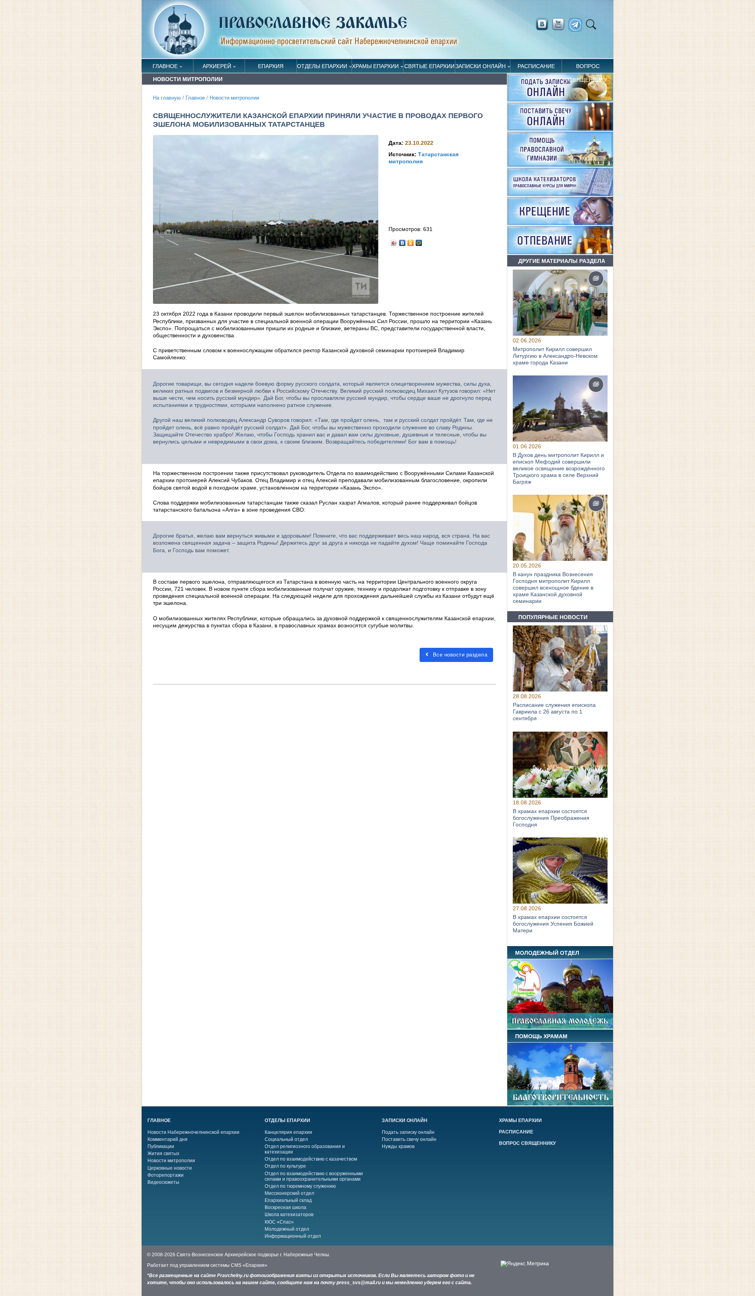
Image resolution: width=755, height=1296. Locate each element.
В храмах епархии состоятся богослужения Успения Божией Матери (553, 924)
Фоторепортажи (165, 1175)
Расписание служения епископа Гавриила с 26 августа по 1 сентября (554, 712)
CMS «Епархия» (249, 1265)
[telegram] (577, 25)
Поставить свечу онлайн (409, 1139)
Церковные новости (169, 1168)
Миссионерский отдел (289, 1193)
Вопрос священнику (588, 68)
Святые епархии (429, 66)
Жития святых (163, 1153)
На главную (167, 98)
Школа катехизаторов (289, 1214)
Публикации (160, 1146)
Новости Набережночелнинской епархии (193, 1132)
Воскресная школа (285, 1207)
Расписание (536, 66)
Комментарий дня (167, 1139)
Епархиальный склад (288, 1200)
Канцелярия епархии (288, 1132)
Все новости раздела (459, 655)
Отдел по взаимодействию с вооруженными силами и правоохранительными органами (314, 1176)
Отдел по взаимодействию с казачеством (311, 1159)
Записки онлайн (480, 66)
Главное (165, 66)
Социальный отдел (286, 1139)
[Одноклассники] (411, 241)
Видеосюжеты (163, 1182)
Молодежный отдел (287, 1229)
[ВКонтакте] (402, 241)
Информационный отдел (293, 1236)
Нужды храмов (398, 1146)
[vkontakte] (542, 24)
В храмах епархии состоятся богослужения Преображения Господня (551, 818)
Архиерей (217, 66)
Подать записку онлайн (408, 1132)
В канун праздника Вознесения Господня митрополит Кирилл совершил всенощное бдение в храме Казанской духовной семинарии (553, 587)
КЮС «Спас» (279, 1222)
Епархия (271, 66)
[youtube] (560, 24)
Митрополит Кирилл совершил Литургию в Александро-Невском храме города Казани (555, 356)
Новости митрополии (234, 98)
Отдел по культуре (285, 1166)
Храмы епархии (375, 66)
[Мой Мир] (419, 241)
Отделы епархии (322, 66)
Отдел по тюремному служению (300, 1186)
